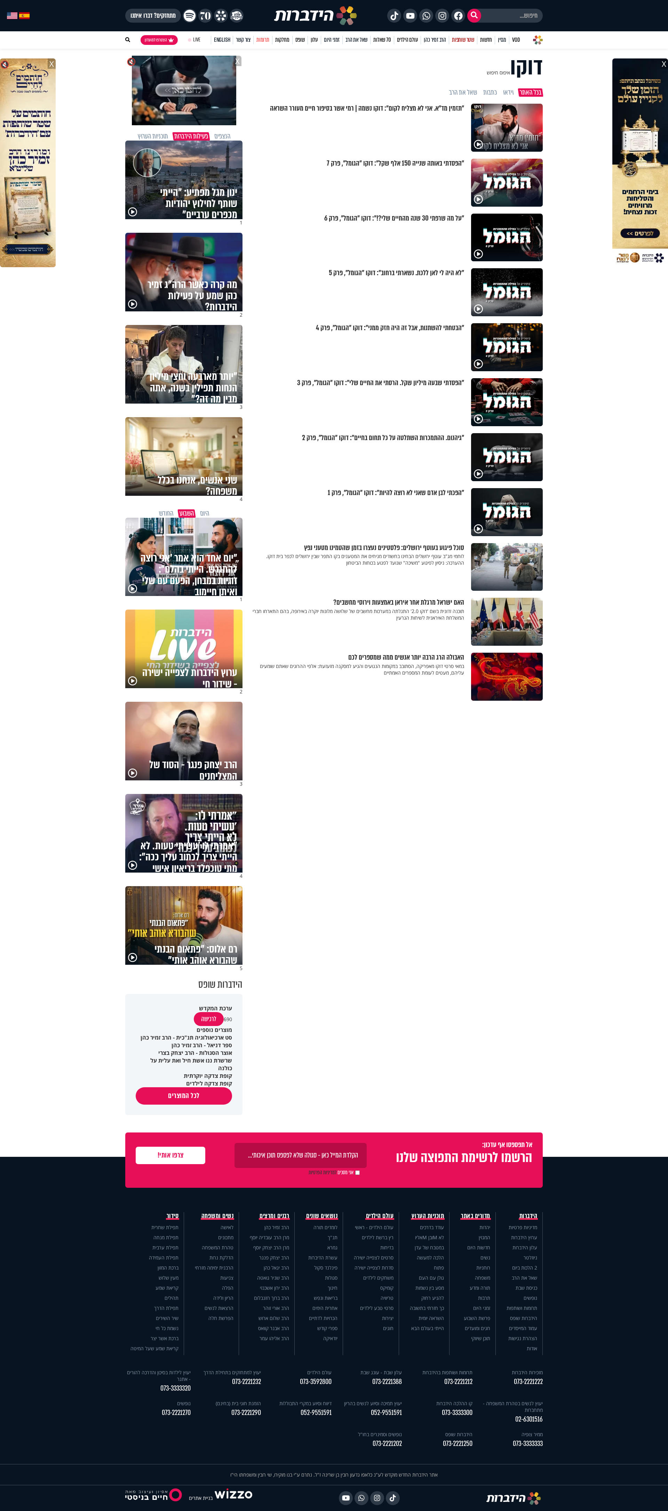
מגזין (502, 40)
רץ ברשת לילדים (377, 1237)
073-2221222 (528, 1382)
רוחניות (483, 1267)
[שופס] (221, 16)
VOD (516, 40)
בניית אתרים (201, 1498)
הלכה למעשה (430, 1257)
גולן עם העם (431, 1277)
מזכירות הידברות (527, 1372)
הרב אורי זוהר (276, 1308)
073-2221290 (246, 1413)
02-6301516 (529, 1419)
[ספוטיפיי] (190, 16)
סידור (173, 1216)
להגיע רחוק (432, 1298)
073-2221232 (246, 1382)
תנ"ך (332, 1237)
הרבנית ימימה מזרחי (214, 1267)
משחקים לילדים (378, 1277)
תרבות (484, 1298)
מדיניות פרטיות (523, 1227)
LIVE (196, 39)
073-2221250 (457, 1444)
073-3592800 (316, 1382)
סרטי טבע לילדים (376, 1308)
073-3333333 (528, 1444)
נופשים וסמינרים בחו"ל (380, 1434)
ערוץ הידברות (524, 1237)
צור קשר (243, 40)
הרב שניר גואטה (273, 1277)
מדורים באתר (475, 1216)
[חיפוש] (474, 16)
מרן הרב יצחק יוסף (271, 1247)
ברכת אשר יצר (164, 1338)
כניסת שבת (526, 1288)
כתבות (490, 92)
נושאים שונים (321, 1216)
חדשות (486, 40)
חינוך (332, 1288)
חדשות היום (478, 1247)
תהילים (171, 1298)
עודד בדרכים (432, 1227)
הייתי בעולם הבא (427, 1328)
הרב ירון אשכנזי (274, 1288)
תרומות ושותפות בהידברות (447, 1372)
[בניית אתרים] (233, 1498)
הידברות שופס (523, 1318)
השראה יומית (431, 1318)
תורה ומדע (480, 1288)
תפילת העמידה (163, 1257)
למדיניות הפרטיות (322, 1172)
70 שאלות (382, 40)
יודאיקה (330, 1338)
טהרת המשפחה (217, 1247)
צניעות (226, 1277)
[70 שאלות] (205, 16)
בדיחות (386, 1247)
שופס (300, 40)
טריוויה (387, 1298)
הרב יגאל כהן (276, 1267)
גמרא (332, 1247)
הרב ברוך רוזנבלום (271, 1298)
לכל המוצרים (184, 1096)
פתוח (439, 1267)
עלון (314, 40)
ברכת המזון (168, 1267)
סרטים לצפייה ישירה (373, 1257)
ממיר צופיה (532, 1434)
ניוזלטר (530, 1257)
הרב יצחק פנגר (274, 1257)
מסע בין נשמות (429, 1288)
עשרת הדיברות (322, 1257)
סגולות (331, 1277)
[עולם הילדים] (237, 16)
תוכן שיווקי (480, 1338)
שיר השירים (167, 1318)
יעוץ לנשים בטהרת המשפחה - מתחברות (513, 1406)
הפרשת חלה (220, 1318)
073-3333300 (457, 1413)
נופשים (530, 1298)
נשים (485, 1257)
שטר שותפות (463, 40)
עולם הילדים (407, 40)
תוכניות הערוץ (428, 1216)
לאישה (227, 1227)
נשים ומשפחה (217, 1216)
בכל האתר (530, 92)
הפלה (227, 1288)
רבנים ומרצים (274, 1216)
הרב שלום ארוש (274, 1318)
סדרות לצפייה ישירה (374, 1267)
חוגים (388, 1328)
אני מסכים (331, 1172)
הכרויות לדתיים (323, 1318)
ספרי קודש (327, 1328)
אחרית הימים (324, 1308)
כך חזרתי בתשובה (427, 1308)
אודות (532, 1348)
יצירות (387, 1318)
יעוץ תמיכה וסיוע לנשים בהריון (373, 1403)
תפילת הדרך (166, 1308)
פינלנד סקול (325, 1267)
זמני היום (332, 40)
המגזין (484, 1237)
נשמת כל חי (167, 1328)
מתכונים (225, 1237)
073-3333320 (175, 1388)
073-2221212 (458, 1382)
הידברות (528, 1216)
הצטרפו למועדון (156, 40)
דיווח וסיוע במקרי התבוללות (305, 1403)
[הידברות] (315, 15)
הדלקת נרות (221, 1257)
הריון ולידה (223, 1298)
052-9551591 (386, 1413)
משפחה (482, 1277)
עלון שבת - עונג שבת (381, 1372)
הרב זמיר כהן (435, 40)
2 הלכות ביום (524, 1267)
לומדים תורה (325, 1227)
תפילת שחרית (164, 1227)
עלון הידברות (524, 1247)
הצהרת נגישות (522, 1338)
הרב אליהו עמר (274, 1338)
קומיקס (386, 1288)
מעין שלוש (168, 1277)
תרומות (262, 40)
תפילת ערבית (165, 1247)
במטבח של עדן (429, 1247)
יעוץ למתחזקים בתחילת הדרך (232, 1372)
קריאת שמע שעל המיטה (154, 1348)
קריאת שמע (167, 1288)
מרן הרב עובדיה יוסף (269, 1237)
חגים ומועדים (477, 1328)
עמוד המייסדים (523, 1328)
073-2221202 (387, 1444)
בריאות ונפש (325, 1298)
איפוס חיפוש (498, 72)
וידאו (508, 92)
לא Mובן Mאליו (429, 1237)
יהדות (484, 1227)
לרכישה (208, 1019)
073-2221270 (176, 1413)
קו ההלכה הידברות (454, 1403)
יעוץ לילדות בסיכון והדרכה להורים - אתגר (159, 1375)
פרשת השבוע (477, 1318)
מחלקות (282, 40)
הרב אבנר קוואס (273, 1328)
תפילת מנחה (165, 1237)
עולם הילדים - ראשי (374, 1227)
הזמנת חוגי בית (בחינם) (238, 1403)
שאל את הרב (356, 40)
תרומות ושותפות (522, 1308)
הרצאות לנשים (219, 1308)
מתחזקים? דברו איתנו (153, 15)
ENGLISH (222, 40)
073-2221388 (387, 1382)
